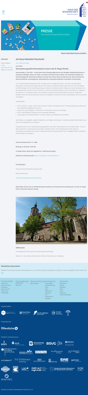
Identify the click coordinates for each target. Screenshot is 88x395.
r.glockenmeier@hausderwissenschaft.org (28, 178)
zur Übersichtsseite (23, 63)
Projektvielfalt (7, 281)
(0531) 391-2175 (8, 67)
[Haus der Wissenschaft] (74, 10)
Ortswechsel (4, 287)
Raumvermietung (36, 281)
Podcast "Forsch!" (5, 289)
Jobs (46, 295)
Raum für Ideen (34, 283)
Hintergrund (50, 281)
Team (46, 289)
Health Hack (4, 283)
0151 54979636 (9, 69)
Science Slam (4, 291)
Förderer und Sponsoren (48, 292)
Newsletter (63, 287)
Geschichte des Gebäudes (49, 297)
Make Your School (5, 285)
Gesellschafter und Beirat (50, 286)
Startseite (64, 281)
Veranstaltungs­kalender (22, 282)
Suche (61, 291)
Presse (61, 289)
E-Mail (3, 65)
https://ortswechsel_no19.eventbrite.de (47, 155)
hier (2, 272)
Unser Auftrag (48, 283)
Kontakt (62, 285)
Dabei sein (18, 285)
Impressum (63, 293)
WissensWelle (4, 293)
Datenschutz (63, 283)
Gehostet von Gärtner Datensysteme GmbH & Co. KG (17, 389)
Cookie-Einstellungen (65, 295)
